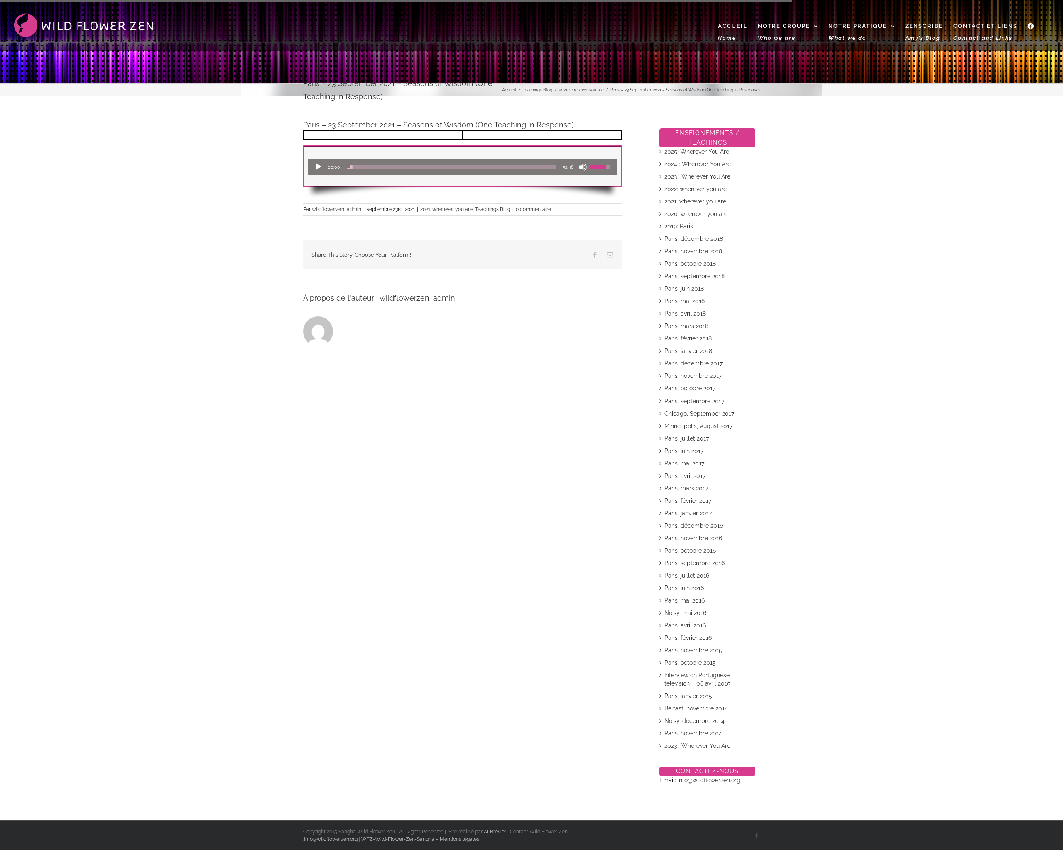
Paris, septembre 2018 (694, 276)
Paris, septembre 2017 (694, 401)
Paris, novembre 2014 (693, 733)
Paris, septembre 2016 (694, 563)
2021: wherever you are (446, 209)
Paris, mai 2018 (684, 301)
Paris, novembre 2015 (693, 650)
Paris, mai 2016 (684, 600)
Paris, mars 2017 (686, 488)
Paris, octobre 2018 (690, 263)
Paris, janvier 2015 (688, 696)
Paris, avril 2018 (685, 313)
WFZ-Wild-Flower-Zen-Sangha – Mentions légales (420, 839)
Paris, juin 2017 (683, 451)
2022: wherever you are (695, 189)
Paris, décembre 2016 (693, 525)
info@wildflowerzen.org (709, 780)
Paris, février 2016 (688, 637)
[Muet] (583, 167)
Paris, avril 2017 (684, 476)
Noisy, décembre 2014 (694, 721)
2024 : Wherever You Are (697, 164)
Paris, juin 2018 (684, 288)
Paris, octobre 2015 (690, 662)
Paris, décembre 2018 (693, 238)
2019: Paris (678, 226)
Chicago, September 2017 (699, 413)
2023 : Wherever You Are (697, 176)
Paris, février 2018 (688, 338)
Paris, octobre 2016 (690, 550)
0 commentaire (533, 209)
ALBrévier (495, 832)
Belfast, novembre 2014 (696, 708)
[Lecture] (318, 167)
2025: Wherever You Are (696, 151)
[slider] (451, 167)
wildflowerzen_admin (336, 209)
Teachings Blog (492, 209)
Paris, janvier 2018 (688, 351)
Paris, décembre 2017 (693, 363)
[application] (462, 167)
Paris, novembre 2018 (693, 251)
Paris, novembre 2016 (693, 538)
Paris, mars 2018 (686, 326)
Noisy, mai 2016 (685, 613)
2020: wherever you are (695, 214)
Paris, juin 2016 (684, 588)
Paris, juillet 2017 (686, 438)
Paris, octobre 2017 (689, 388)
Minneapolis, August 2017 (698, 426)
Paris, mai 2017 (684, 463)
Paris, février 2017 (687, 500)
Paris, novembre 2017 (693, 375)
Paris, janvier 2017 (688, 513)
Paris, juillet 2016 (686, 575)
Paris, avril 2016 (685, 625)
